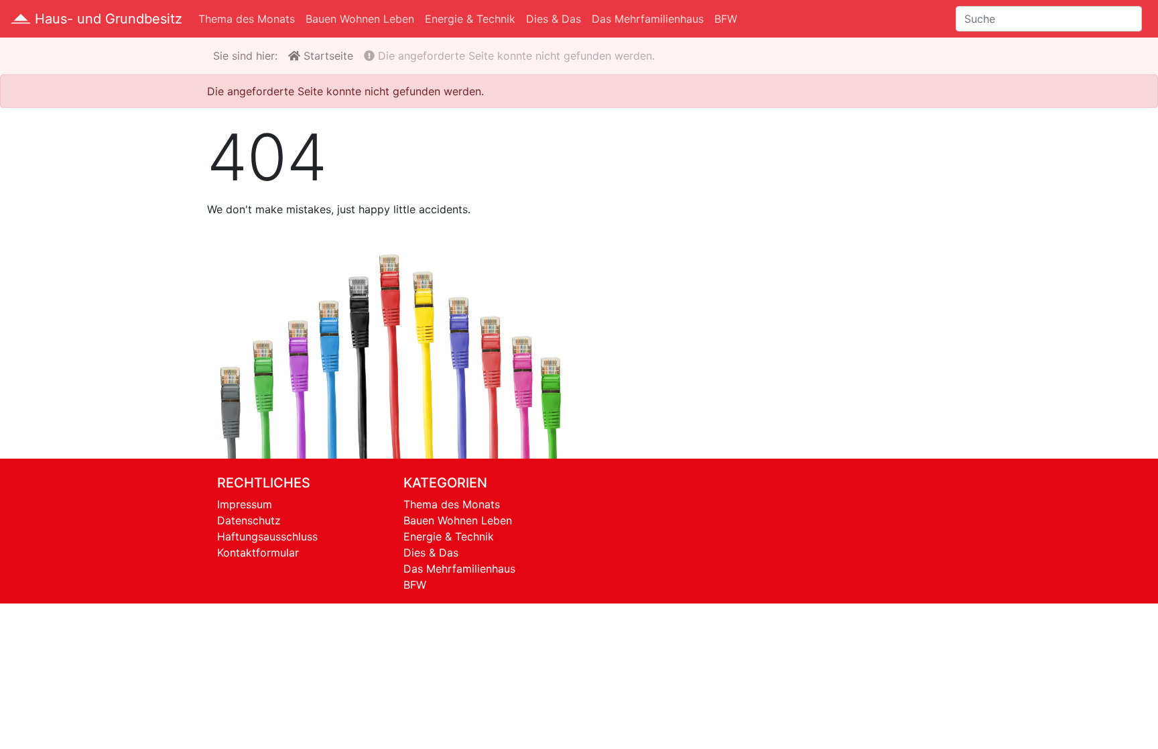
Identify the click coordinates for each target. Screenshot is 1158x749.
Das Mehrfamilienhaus (648, 18)
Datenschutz (249, 520)
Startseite (326, 55)
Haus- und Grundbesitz (106, 19)
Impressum (244, 504)
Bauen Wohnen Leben (360, 18)
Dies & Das (553, 18)
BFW (725, 18)
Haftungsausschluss (267, 536)
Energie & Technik (470, 18)
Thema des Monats (246, 18)
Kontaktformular (258, 552)
